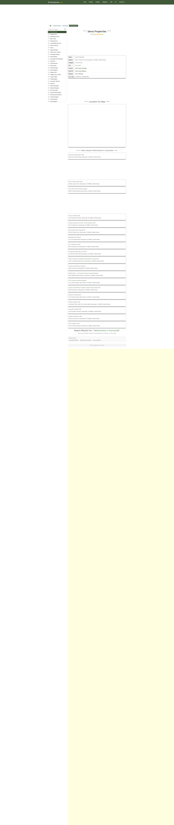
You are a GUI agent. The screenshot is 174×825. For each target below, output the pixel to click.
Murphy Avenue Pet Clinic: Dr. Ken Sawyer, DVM (82, 223)
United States (57, 25)
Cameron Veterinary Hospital (77, 266)
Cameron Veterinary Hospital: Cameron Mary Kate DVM (84, 287)
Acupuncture (53, 34)
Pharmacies (53, 65)
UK (115, 2)
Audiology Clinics (54, 36)
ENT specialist (54, 90)
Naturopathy (53, 56)
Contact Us (122, 2)
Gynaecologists (54, 97)
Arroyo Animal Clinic (74, 215)
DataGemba (56, 2)
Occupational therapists (56, 59)
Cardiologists (53, 79)
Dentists (52, 83)
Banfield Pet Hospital (75, 237)
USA (111, 2)
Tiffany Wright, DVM (74, 302)
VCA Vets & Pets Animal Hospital (78, 189)
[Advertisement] (87, 14)
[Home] (51, 26)
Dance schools (54, 45)
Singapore (104, 2)
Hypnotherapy (54, 50)
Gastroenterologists (55, 92)
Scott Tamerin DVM (74, 323)
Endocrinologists (54, 88)
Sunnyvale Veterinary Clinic (76, 155)
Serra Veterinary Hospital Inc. (77, 230)
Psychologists (54, 70)
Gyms (51, 47)
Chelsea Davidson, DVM (75, 316)
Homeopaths (53, 99)
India (85, 2)
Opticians (52, 61)
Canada (91, 2)
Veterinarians (73, 25)
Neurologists (53, 101)
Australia (97, 2)
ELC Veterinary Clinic (74, 244)
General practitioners (56, 94)
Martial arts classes (55, 52)
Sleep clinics (53, 72)
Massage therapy (55, 54)
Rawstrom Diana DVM (75, 295)
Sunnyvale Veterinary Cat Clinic (77, 251)
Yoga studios (53, 76)
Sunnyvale (65, 25)
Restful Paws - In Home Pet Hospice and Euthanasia (83, 273)
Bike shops (53, 38)
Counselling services (55, 43)
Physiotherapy (54, 67)
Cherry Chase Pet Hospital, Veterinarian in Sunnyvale (84, 259)
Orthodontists (54, 63)
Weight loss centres (55, 74)
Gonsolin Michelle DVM (75, 309)
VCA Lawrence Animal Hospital (77, 280)
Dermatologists (54, 85)
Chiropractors (54, 41)
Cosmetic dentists (55, 81)
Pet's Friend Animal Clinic (76, 181)
